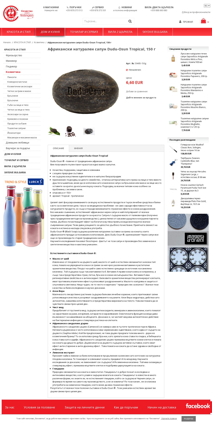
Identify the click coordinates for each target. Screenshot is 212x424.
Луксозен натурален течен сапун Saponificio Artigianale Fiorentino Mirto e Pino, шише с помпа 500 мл (194, 58)
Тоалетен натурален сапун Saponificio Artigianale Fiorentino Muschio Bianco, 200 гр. (194, 105)
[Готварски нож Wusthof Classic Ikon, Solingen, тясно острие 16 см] (173, 149)
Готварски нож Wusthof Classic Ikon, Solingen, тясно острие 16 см (192, 147)
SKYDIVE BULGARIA (155, 32)
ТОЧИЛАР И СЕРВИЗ (84, 32)
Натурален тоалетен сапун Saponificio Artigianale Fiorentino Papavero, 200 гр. (194, 73)
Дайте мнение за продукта (141, 97)
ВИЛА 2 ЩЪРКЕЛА (120, 32)
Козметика (39, 42)
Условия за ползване (39, 407)
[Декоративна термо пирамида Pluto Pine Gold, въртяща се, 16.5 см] (173, 203)
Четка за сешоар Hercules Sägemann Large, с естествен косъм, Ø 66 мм (193, 174)
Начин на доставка (162, 407)
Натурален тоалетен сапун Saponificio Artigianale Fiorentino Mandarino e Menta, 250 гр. (194, 89)
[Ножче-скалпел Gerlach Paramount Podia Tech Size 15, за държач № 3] (173, 189)
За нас (9, 407)
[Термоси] (23, 212)
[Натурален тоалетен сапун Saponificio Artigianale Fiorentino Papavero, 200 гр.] (173, 75)
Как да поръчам (126, 407)
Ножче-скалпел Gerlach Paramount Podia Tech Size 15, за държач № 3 (193, 188)
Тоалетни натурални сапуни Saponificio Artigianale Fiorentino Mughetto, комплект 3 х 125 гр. (195, 122)
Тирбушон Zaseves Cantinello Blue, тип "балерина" (190, 161)
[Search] (131, 21)
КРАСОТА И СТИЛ (19, 32)
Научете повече (169, 418)
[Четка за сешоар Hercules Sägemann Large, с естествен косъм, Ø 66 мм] (173, 176)
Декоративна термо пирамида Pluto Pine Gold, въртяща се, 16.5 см (193, 201)
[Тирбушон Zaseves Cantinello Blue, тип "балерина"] (173, 162)
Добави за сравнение (137, 91)
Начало (7, 42)
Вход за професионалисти (197, 12)
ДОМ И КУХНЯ (50, 32)
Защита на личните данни (85, 407)
